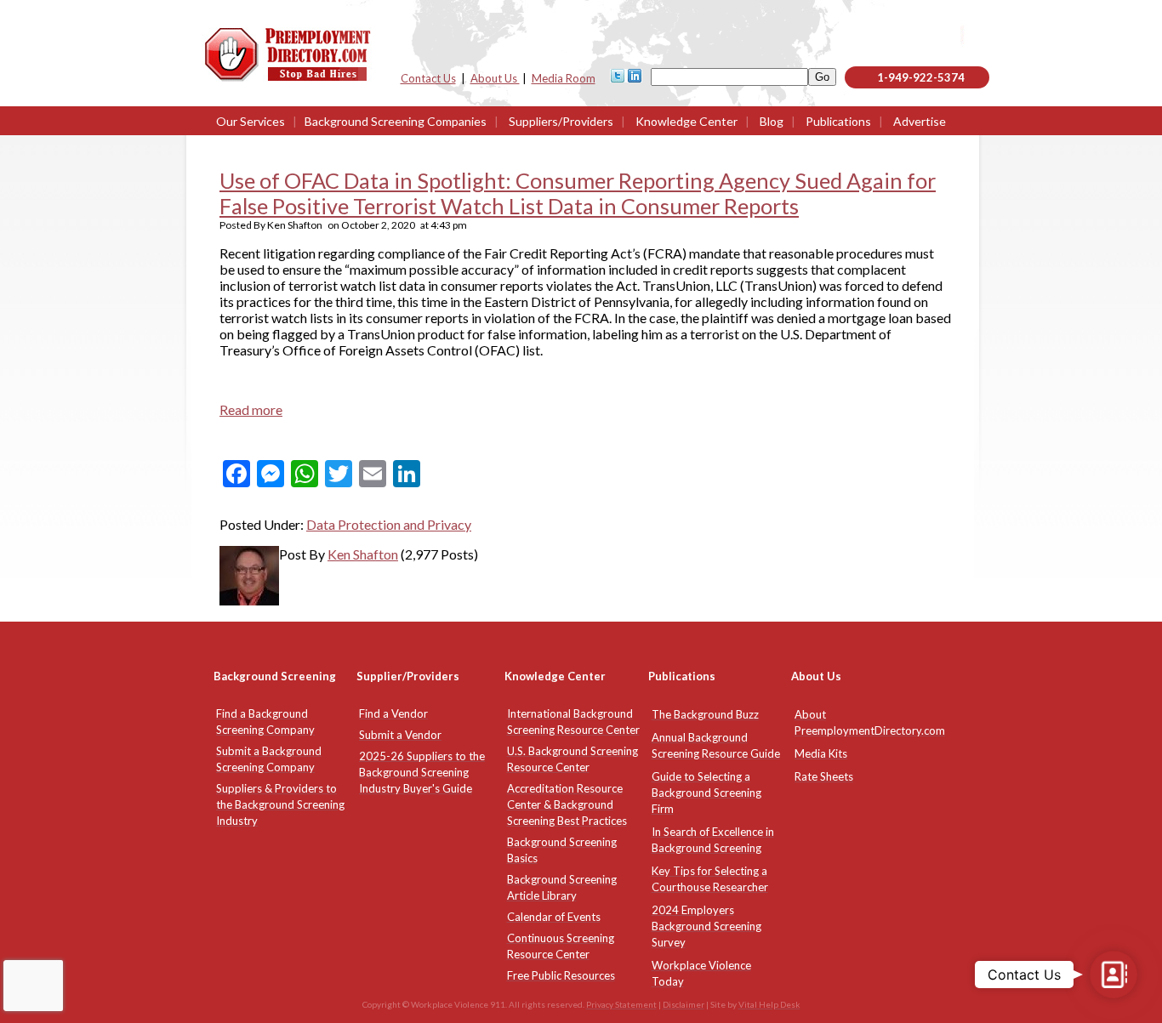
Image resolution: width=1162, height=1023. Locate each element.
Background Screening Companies (396, 121)
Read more (250, 409)
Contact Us (428, 78)
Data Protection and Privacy (388, 524)
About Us (495, 78)
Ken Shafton (363, 554)
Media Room (563, 78)
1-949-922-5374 (921, 77)
